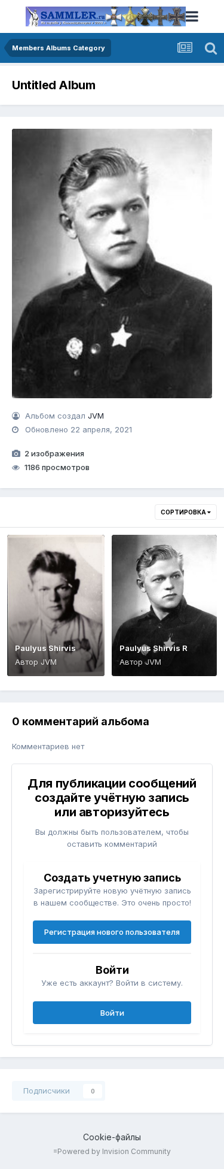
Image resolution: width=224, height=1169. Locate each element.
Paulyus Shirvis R (153, 648)
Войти (112, 1012)
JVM (96, 415)
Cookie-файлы (112, 1137)
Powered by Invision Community (114, 1151)
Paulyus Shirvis (45, 648)
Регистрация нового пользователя (112, 932)
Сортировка (184, 512)
